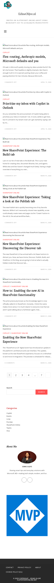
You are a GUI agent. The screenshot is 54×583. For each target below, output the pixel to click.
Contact (10, 567)
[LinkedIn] (29, 479)
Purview (10, 422)
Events (9, 416)
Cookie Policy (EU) (14, 572)
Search (9, 388)
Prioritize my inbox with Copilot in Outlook (26, 105)
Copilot (6, 52)
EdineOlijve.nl (27, 14)
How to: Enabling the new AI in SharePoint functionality (23, 293)
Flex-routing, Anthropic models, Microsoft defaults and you (24, 59)
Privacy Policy (24, 567)
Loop (8, 419)
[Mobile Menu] (5, 31)
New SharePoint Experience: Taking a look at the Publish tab (27, 199)
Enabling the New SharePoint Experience (22, 339)
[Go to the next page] (47, 375)
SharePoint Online (11, 146)
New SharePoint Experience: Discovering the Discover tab (22, 246)
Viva (8, 431)
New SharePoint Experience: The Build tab (24, 152)
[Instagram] (24, 479)
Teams (9, 428)
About (38, 567)
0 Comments (9, 363)
